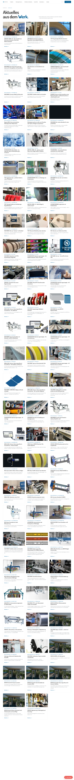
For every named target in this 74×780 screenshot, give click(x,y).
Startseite (5, 7)
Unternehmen (41, 1)
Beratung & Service (19, 1)
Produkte (11, 1)
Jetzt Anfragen (68, 1)
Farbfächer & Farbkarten (28, 1)
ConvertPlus (36, 1)
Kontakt (48, 1)
